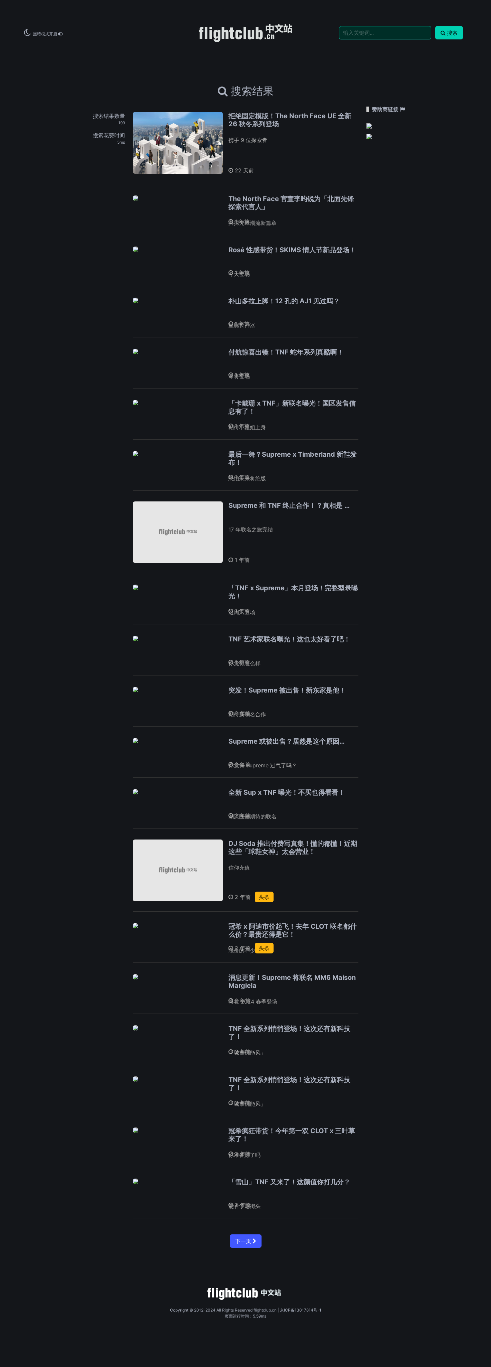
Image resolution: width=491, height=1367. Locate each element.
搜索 (452, 32)
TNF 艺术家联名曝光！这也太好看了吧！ (289, 639)
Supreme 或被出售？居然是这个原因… (286, 741)
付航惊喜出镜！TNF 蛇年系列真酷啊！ (286, 352)
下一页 (244, 1241)
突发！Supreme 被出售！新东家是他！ (287, 690)
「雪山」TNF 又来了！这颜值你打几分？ (289, 1182)
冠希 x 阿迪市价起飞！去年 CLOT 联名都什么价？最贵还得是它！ (292, 930)
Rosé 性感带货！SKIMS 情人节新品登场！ (292, 250)
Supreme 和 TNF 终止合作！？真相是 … (289, 505)
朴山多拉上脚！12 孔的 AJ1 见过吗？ (284, 301)
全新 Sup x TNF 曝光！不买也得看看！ (286, 792)
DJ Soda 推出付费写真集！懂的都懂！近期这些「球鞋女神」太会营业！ (292, 848)
